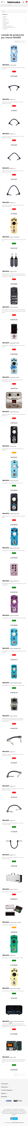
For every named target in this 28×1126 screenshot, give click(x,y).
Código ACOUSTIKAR (14, 237)
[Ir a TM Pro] (18, 1101)
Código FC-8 (12, 855)
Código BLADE (12, 446)
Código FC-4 (12, 786)
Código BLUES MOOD (14, 548)
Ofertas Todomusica (8, 26)
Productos (4, 14)
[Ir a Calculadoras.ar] (9, 1101)
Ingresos (5, 28)
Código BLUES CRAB (14, 513)
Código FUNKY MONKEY (15, 988)
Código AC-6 (12, 168)
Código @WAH (12, 65)
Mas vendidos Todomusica (9, 27)
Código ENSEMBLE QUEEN (15, 683)
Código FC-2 (12, 751)
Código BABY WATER (14, 377)
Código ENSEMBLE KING (15, 648)
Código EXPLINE (13, 716)
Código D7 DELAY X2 (14, 581)
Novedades (5, 23)
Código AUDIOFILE (13, 307)
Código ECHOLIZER (14, 615)
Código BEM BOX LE (14, 411)
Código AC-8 (12, 202)
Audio (4, 17)
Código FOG (12, 955)
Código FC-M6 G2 (13, 889)
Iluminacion (6, 19)
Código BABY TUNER (14, 343)
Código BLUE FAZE (13, 480)
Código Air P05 (13, 271)
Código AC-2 (12, 99)
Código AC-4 (12, 133)
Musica (4, 16)
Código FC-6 (12, 820)
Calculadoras (6, 21)
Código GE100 (12, 1057)
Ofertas (5, 24)
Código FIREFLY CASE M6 (15, 922)
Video (4, 20)
